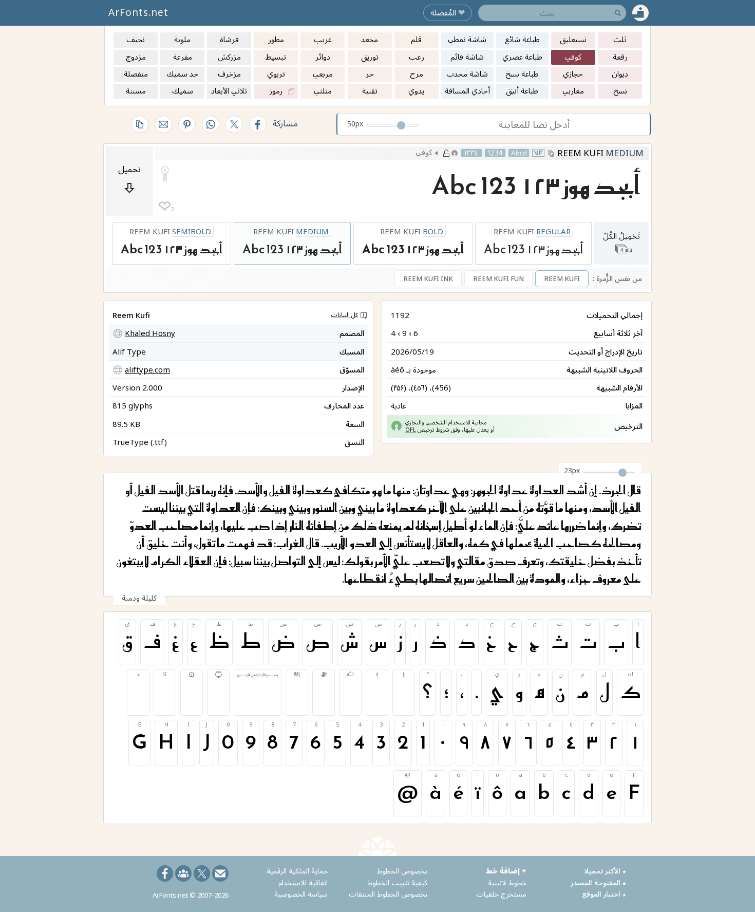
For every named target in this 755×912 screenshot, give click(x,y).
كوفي (424, 152)
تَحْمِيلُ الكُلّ (621, 242)
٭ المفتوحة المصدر (598, 882)
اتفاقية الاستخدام (303, 882)
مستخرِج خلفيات (501, 894)
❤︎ (165, 206)
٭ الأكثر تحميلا (605, 871)
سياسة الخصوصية (301, 894)
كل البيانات (344, 314)
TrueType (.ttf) (139, 442)
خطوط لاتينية (507, 882)
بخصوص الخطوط (402, 871)
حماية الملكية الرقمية (297, 871)
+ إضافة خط (506, 871)
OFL (410, 429)
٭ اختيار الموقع (604, 894)
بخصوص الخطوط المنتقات (388, 894)
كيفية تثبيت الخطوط (397, 882)
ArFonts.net (138, 12)
